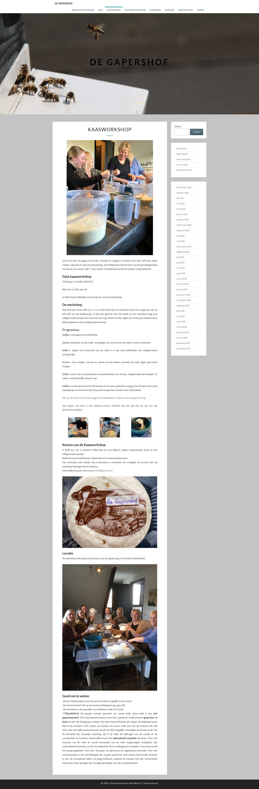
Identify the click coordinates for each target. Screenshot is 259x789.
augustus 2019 (183, 251)
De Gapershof (64, 3)
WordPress (135, 783)
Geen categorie (183, 159)
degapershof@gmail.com (100, 470)
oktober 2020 (182, 219)
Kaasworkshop (114, 10)
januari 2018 (182, 337)
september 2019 (183, 246)
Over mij (200, 10)
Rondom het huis (185, 10)
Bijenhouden (155, 10)
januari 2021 (182, 214)
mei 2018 (180, 316)
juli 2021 (180, 198)
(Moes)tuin (169, 10)
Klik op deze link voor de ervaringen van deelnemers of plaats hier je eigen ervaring (104, 397)
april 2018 (180, 321)
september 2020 (183, 225)
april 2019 (180, 273)
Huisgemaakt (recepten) (135, 10)
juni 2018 (180, 311)
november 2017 (183, 348)
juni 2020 (180, 235)
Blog (100, 10)
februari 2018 (182, 332)
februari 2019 (182, 284)
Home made (182, 164)
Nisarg (154, 783)
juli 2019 (180, 257)
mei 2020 (180, 241)
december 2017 (183, 343)
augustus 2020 (183, 230)
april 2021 (180, 209)
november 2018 (183, 300)
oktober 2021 (182, 192)
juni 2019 (180, 262)
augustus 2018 (183, 305)
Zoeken (177, 126)
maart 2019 (181, 278)
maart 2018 (181, 327)
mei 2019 (180, 268)
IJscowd (96, 309)
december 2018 (183, 294)
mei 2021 (180, 203)
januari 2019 (182, 289)
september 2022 (183, 187)
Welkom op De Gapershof (83, 10)
